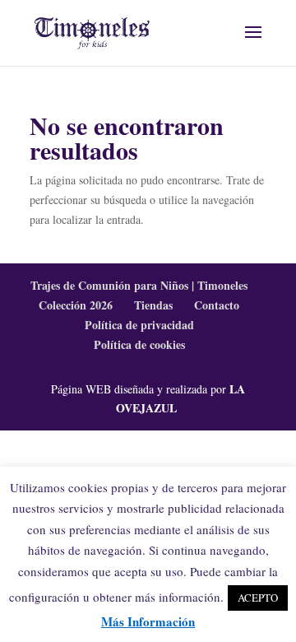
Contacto (216, 305)
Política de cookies (139, 344)
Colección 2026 (76, 305)
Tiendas (153, 305)
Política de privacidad (139, 324)
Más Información (148, 621)
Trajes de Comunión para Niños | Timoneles (138, 285)
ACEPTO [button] (258, 597)
